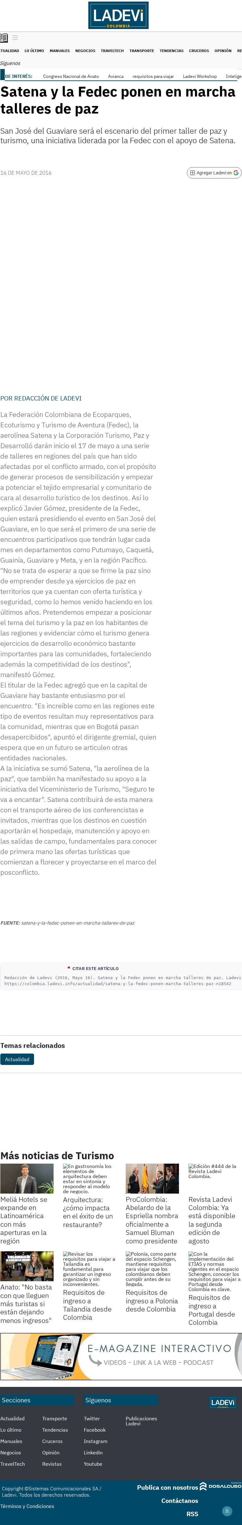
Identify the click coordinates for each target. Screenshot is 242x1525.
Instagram (95, 1441)
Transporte (142, 50)
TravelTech (112, 50)
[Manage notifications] (227, 1511)
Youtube (93, 1464)
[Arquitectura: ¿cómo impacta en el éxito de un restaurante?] (89, 1179)
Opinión (223, 50)
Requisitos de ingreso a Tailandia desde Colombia (87, 1305)
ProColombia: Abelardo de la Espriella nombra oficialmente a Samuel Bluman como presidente (152, 1220)
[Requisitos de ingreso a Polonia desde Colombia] (152, 1269)
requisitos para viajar (153, 76)
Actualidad (17, 1059)
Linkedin (93, 1452)
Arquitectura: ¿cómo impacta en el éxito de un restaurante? (88, 1212)
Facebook (95, 1430)
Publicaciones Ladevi (141, 1421)
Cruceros (199, 50)
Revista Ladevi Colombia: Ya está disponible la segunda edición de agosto (211, 1220)
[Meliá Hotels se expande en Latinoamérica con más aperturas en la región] (27, 1179)
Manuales (60, 50)
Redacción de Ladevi (48, 398)
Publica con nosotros (167, 1487)
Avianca (116, 76)
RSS (192, 1514)
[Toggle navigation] (13, 38)
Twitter (92, 1418)
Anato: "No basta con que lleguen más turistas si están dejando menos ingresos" (26, 1303)
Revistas (52, 1464)
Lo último (34, 50)
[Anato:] (27, 1266)
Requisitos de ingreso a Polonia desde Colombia (152, 1300)
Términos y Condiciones (27, 1506)
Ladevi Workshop (200, 76)
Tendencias (171, 50)
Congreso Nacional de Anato (71, 76)
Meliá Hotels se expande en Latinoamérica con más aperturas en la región (23, 1220)
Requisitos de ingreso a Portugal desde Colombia (211, 1310)
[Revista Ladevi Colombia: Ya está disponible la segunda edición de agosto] (215, 1179)
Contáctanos (179, 1500)
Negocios (85, 50)
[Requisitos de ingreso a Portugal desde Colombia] (215, 1271)
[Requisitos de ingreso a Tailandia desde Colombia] (89, 1269)
